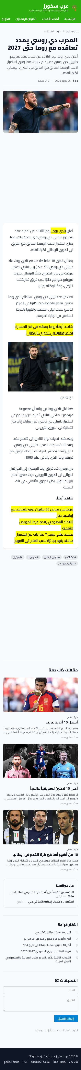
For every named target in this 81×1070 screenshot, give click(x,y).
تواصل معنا (59, 1062)
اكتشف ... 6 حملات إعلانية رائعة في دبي (51, 901)
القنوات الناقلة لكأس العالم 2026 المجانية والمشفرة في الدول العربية (38, 959)
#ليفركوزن (17, 557)
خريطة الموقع (11, 1062)
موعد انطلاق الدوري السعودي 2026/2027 (46, 951)
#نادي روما (33, 557)
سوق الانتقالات (52, 31)
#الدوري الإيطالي (52, 557)
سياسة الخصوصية (40, 1062)
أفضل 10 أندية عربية (61, 722)
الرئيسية (69, 18)
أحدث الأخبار (50, 18)
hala (75, 81)
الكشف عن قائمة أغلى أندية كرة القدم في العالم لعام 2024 (42, 894)
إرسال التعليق (66, 1018)
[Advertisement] (40, 177)
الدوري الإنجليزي (25, 18)
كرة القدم (72, 717)
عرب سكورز (71, 31)
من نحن (73, 1062)
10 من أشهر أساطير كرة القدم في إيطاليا (45, 854)
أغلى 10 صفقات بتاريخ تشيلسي (53, 932)
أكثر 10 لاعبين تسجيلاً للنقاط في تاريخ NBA (47, 945)
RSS (25, 1062)
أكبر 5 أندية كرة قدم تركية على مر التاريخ (47, 939)
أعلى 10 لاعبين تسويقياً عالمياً (54, 788)
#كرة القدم (70, 557)
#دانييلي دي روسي (67, 563)
